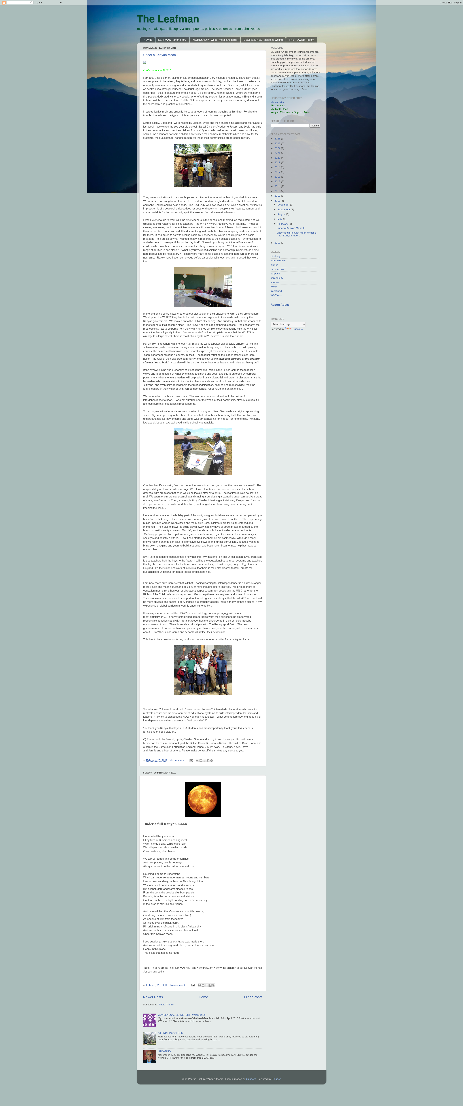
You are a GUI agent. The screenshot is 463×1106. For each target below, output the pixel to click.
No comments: (179, 985)
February (283, 224)
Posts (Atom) (166, 1004)
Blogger (276, 1079)
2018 (278, 167)
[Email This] (197, 760)
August (281, 214)
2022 (278, 148)
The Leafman (168, 19)
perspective (277, 269)
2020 (278, 157)
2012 (278, 195)
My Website (277, 102)
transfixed (276, 291)
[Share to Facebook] (208, 760)
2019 (278, 162)
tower (274, 286)
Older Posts (253, 997)
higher (274, 265)
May (280, 219)
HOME (148, 39)
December (283, 204)
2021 (278, 153)
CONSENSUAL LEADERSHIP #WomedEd (181, 1015)
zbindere (251, 1079)
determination (278, 260)
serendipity (277, 278)
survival (275, 282)
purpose (275, 273)
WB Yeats (276, 295)
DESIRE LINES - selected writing (263, 39)
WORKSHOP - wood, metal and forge (214, 39)
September (284, 209)
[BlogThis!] (201, 760)
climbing (275, 256)
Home (203, 997)
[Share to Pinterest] (211, 760)
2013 (278, 191)
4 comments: (178, 760)
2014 (278, 186)
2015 (278, 181)
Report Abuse (280, 304)
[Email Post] (191, 760)
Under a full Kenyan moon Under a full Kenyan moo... (296, 234)
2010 (278, 242)
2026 (278, 138)
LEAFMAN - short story (172, 39)
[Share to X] (204, 760)
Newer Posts (153, 997)
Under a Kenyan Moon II (161, 55)
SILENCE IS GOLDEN (170, 1033)
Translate (297, 329)
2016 (278, 176)
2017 (278, 172)
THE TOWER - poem (301, 39)
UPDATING (164, 1051)
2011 (278, 200)
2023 (278, 143)
